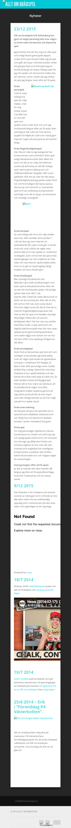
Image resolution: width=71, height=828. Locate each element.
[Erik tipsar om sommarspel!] (33, 718)
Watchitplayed (36, 586)
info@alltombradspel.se (26, 801)
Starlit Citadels (21, 678)
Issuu (29, 572)
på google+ (48, 689)
